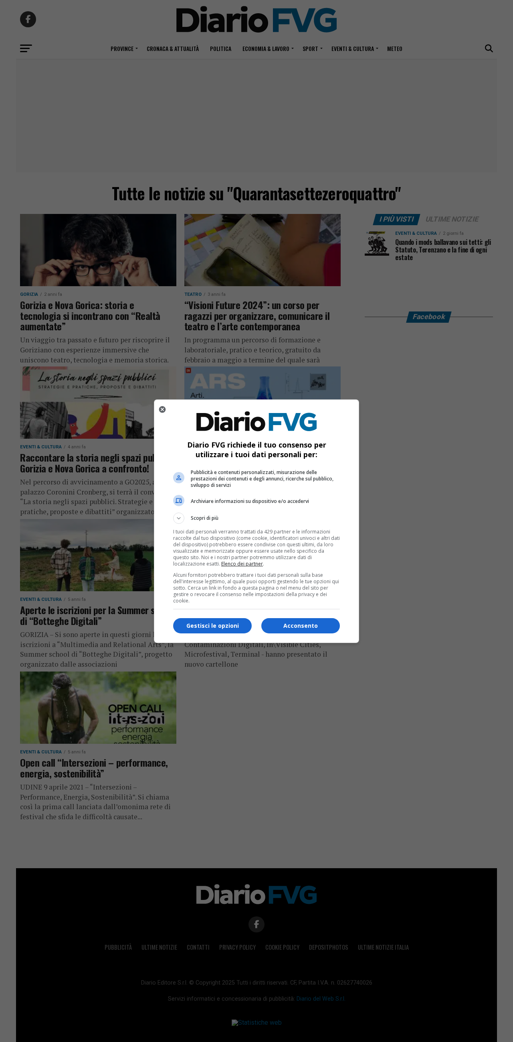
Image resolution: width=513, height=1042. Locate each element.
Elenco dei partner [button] (242, 563)
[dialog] (256, 521)
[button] (256, 518)
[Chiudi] (162, 409)
